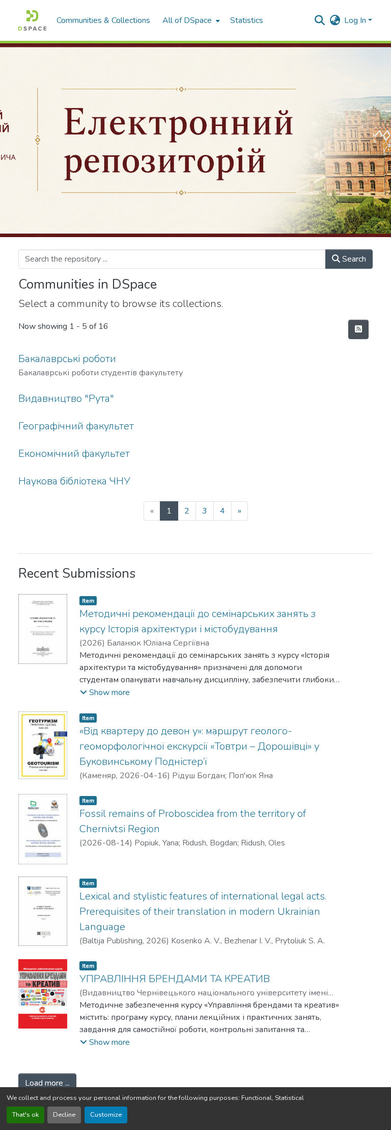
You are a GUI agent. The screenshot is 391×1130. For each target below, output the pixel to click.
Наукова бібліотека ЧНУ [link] (74, 481)
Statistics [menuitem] (246, 20)
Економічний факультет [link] (74, 453)
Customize (106, 1114)
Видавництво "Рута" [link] (66, 398)
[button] (32, 20)
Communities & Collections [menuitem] (103, 20)
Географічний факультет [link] (76, 426)
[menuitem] (190, 20)
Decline (64, 1114)
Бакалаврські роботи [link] (67, 359)
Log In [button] (356, 20)
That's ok (25, 1114)
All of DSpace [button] (187, 20)
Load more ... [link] (47, 1083)
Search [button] (353, 259)
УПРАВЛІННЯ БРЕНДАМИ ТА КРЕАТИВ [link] (174, 979)
